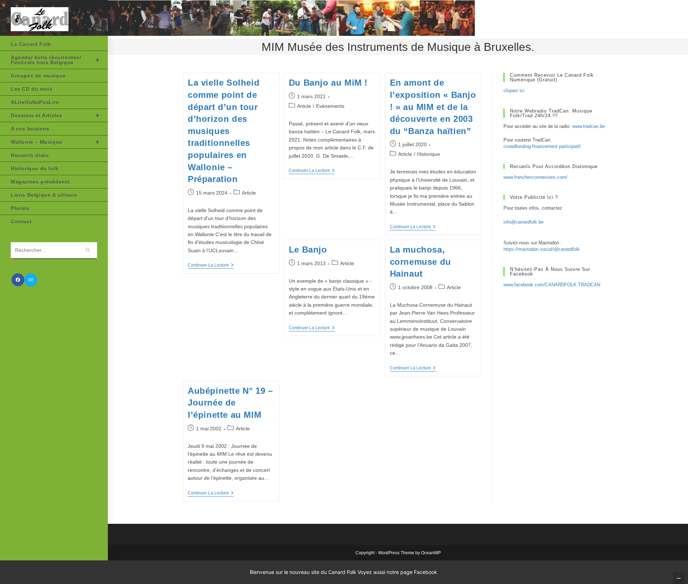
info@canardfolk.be (523, 222)
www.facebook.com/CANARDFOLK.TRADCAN (551, 284)
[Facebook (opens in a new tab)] (17, 279)
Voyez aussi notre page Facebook (397, 572)
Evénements (330, 106)
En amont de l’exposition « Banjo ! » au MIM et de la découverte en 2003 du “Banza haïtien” (433, 106)
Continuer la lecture (211, 266)
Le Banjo (308, 249)
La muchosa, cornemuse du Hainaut (420, 261)
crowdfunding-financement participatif (541, 146)
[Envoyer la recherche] (88, 250)
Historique (428, 154)
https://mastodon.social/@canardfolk (541, 249)
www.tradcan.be (588, 126)
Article (249, 193)
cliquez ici (513, 90)
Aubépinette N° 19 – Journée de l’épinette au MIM (230, 403)
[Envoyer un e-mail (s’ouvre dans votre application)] (30, 280)
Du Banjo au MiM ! (328, 82)
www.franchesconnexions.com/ (535, 177)
